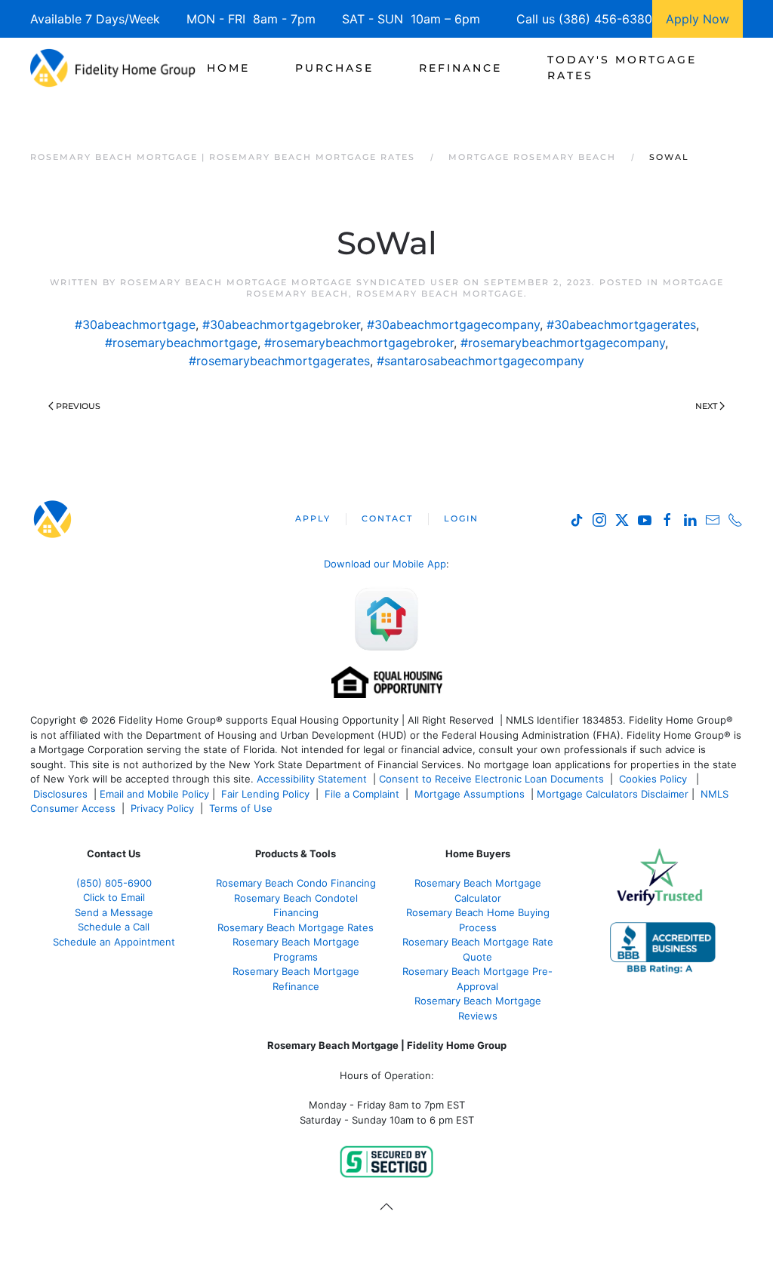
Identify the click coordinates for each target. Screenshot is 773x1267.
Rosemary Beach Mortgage (440, 293)
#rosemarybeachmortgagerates (279, 360)
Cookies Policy (654, 779)
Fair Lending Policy (265, 794)
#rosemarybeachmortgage (181, 342)
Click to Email (114, 897)
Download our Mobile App (385, 564)
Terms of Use (242, 808)
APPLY (313, 518)
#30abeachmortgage (135, 324)
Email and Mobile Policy (154, 794)
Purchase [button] (334, 68)
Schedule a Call (113, 927)
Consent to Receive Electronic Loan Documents (491, 779)
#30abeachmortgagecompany (453, 324)
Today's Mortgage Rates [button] (622, 67)
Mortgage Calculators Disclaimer (612, 794)
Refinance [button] (460, 68)
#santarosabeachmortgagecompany (480, 360)
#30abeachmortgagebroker (281, 324)
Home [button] (228, 68)
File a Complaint (363, 794)
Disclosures (60, 794)
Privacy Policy (162, 808)
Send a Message (114, 912)
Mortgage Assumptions (469, 794)
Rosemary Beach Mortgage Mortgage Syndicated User (290, 282)
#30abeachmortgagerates (621, 324)
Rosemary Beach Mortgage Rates (295, 927)
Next (706, 406)
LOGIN (461, 518)
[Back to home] (113, 68)
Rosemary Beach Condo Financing (296, 883)
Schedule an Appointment (114, 942)
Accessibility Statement (312, 779)
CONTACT (387, 518)
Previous (78, 406)
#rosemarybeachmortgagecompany (562, 342)
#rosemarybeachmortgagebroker (359, 342)
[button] (386, 1206)
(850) (114, 883)
